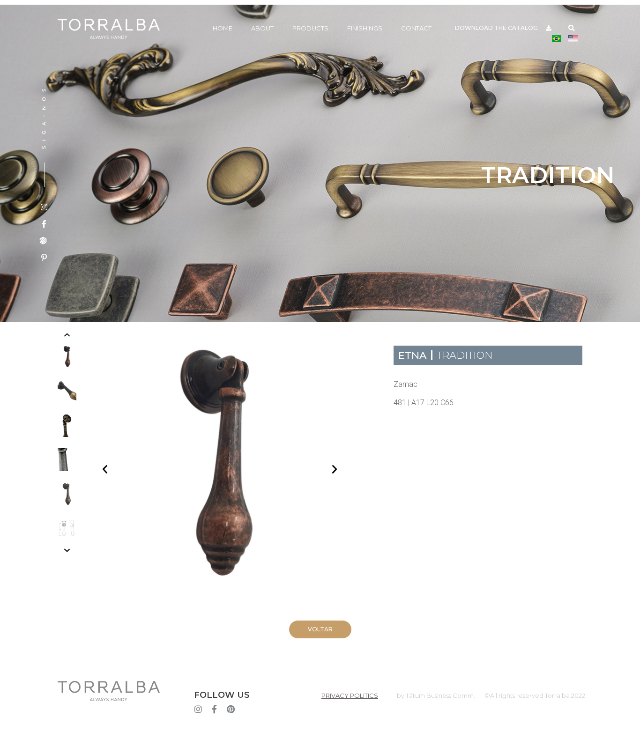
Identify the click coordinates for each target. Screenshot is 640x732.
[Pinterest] (231, 709)
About (262, 28)
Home (222, 28)
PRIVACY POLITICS (349, 695)
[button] (572, 28)
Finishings (364, 28)
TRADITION (465, 355)
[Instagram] (198, 709)
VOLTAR (320, 629)
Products (310, 28)
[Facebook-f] (214, 709)
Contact (416, 28)
